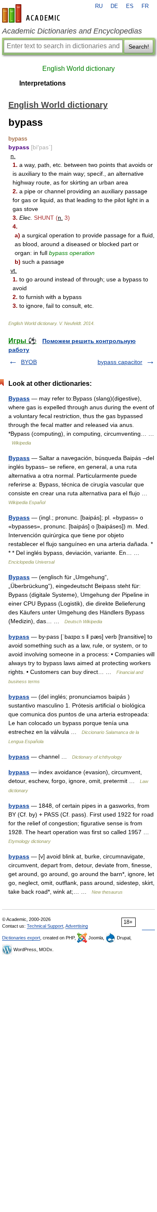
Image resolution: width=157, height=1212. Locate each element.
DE (114, 6)
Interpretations (42, 83)
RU (99, 6)
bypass (18, 636)
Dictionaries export (21, 937)
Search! (139, 46)
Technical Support (45, 926)
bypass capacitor (120, 362)
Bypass (19, 398)
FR (145, 6)
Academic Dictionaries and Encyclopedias (72, 31)
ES (130, 6)
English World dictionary (78, 68)
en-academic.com (32, 13)
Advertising (76, 926)
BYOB (29, 362)
